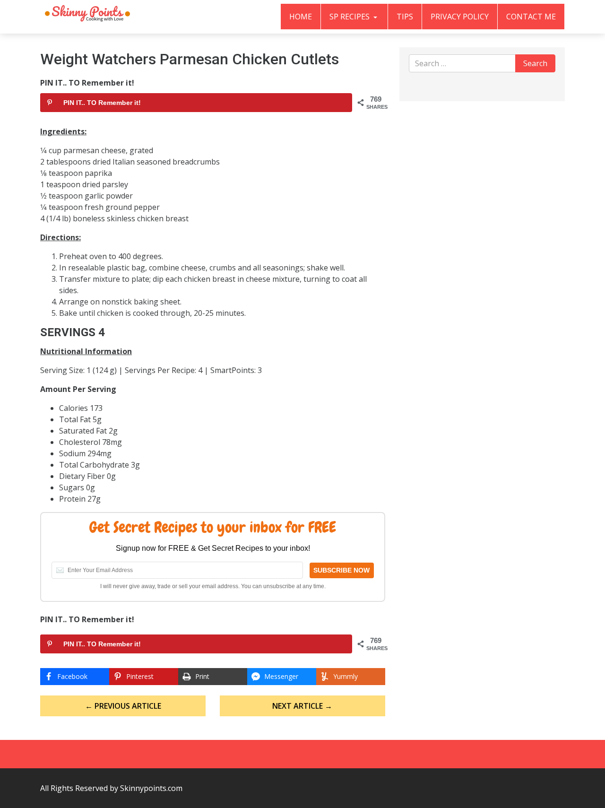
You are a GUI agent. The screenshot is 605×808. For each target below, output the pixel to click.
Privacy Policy (460, 16)
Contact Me (531, 16)
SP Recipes (350, 16)
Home (300, 16)
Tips (405, 16)
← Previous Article (123, 706)
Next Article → (302, 706)
